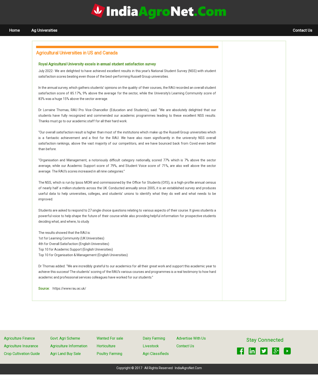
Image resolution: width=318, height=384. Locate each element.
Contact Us (302, 30)
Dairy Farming (154, 338)
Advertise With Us (191, 338)
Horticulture (106, 346)
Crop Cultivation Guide (22, 353)
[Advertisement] (254, 115)
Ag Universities (44, 30)
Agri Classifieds (156, 353)
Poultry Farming (109, 353)
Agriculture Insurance (21, 346)
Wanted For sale (110, 338)
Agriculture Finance (19, 338)
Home (17, 30)
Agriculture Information (68, 346)
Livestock (151, 346)
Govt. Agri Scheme (65, 338)
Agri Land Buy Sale (65, 353)
